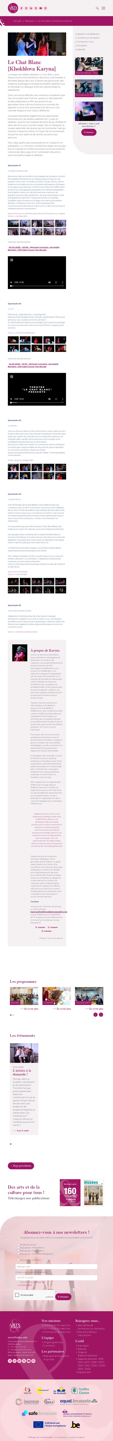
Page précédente (22, 1165)
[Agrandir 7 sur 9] (38, 476)
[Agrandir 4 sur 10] (50, 223)
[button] (97, 8)
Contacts (49, 1345)
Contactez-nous (85, 41)
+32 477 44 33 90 (18, 1347)
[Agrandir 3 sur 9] (38, 467)
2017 (87, 1362)
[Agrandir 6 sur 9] (27, 476)
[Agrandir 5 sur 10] (62, 223)
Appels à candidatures (88, 34)
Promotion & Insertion (57, 1332)
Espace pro (84, 1372)
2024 (81, 1369)
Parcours (29, 21)
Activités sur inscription (88, 38)
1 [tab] (11, 1015)
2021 (88, 1365)
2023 (102, 1365)
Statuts (82, 1349)
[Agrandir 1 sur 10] (15, 223)
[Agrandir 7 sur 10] (27, 231)
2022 (95, 1365)
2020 (81, 1365)
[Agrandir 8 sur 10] (38, 231)
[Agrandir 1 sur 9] (15, 467)
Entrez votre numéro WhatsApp (31, 1272)
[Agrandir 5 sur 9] (15, 476)
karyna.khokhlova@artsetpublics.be (49, 912)
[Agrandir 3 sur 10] (38, 223)
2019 (100, 1362)
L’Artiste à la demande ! (22, 1072)
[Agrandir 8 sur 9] (50, 476)
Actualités (82, 45)
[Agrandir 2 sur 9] (27, 467)
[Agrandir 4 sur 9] (50, 467)
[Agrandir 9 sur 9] (62, 475)
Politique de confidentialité (40, 1437)
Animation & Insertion (57, 1328)
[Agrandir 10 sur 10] (62, 231)
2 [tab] (13, 1015)
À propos (83, 1345)
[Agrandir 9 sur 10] (50, 231)
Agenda (81, 49)
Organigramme (53, 1342)
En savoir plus (31, 1008)
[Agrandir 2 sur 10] (27, 223)
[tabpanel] (24, 998)
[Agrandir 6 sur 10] (15, 231)
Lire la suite (23, 1130)
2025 (88, 1369)
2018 (94, 1362)
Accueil (17, 21)
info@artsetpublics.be (21, 1349)
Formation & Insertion (57, 1325)
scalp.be (81, 1437)
